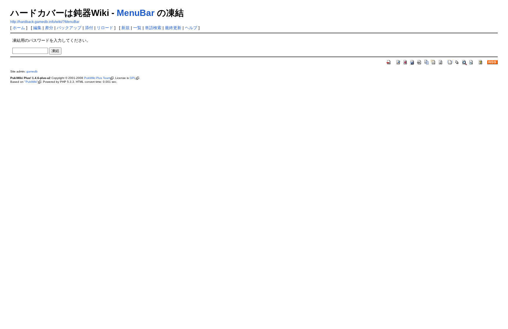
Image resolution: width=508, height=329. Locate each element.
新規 (125, 27)
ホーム (19, 27)
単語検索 (153, 27)
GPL (133, 78)
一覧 (137, 27)
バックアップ (69, 27)
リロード (105, 27)
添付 (89, 27)
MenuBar (136, 13)
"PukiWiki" (31, 81)
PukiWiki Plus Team (97, 78)
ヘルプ (191, 27)
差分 (49, 27)
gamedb (32, 71)
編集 (37, 27)
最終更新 (173, 27)
